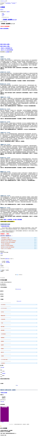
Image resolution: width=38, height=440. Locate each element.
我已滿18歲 (2, 435)
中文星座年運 (3, 319)
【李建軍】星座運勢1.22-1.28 (9, 19)
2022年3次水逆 (4, 308)
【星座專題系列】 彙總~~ (5, 237)
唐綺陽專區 (2, 337)
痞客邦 (6, 258)
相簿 (3, 13)
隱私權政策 (24, 424)
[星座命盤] (4, 407)
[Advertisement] (8, 36)
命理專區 (2, 348)
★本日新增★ (3, 304)
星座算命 (7, 261)
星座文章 (2, 352)
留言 (8, 258)
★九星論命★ (3, 363)
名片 (3, 15)
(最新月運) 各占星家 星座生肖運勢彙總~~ (8, 242)
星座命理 (7, 11)
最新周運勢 (2, 330)
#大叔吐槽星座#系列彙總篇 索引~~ (7, 239)
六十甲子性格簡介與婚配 (4, 359)
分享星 (2, 7)
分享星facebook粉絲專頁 (6, 248)
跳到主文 (1, 9)
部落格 (3, 14)
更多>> (35, 237)
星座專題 (2, 341)
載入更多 (2, 265)
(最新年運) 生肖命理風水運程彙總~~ (7, 245)
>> (36, 304)
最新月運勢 (2, 326)
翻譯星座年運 (3, 315)
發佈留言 (2, 271)
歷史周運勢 (8, 262)
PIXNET (12, 424)
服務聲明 (28, 424)
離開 (5, 435)
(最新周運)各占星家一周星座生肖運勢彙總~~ (9, 240)
